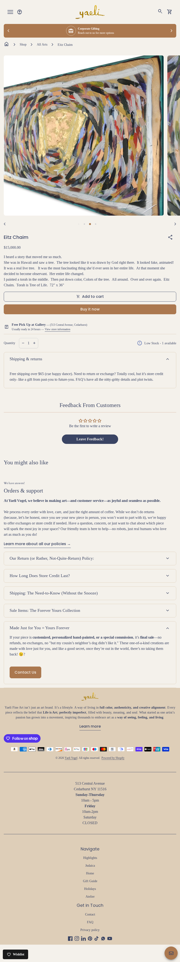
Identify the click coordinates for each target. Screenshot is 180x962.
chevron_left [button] (8, 31)
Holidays (90, 889)
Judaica (90, 865)
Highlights (90, 858)
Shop (23, 44)
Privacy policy (90, 930)
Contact (90, 914)
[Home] (90, 12)
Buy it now (90, 309)
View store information (57, 329)
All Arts (42, 44)
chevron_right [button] (171, 31)
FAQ (90, 922)
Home (90, 873)
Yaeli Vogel (71, 758)
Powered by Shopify (112, 758)
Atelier (90, 896)
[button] (84, 224)
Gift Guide (90, 881)
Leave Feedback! (90, 439)
